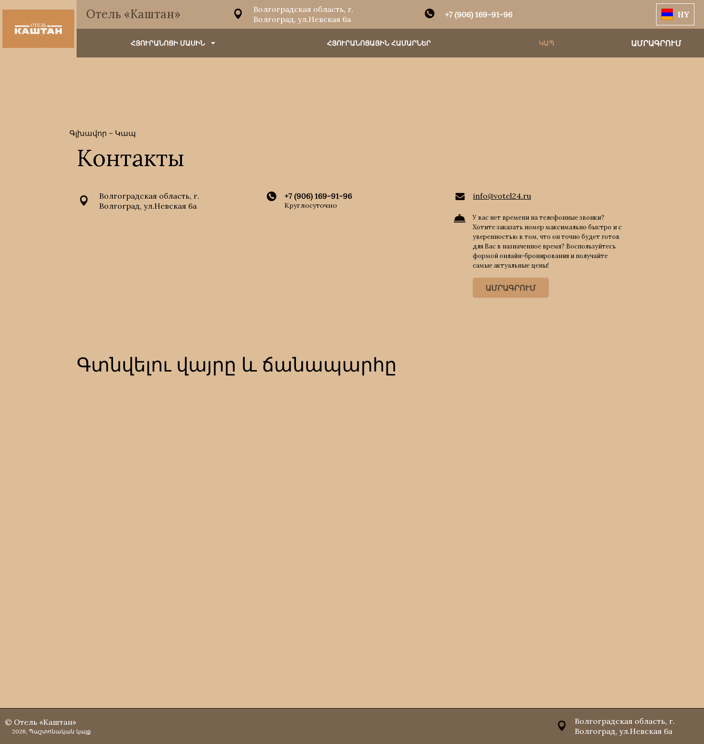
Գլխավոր (89, 133)
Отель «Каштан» (133, 14)
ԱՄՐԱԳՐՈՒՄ (511, 288)
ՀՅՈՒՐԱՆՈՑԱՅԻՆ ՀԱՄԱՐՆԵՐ (379, 43)
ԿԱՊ (546, 43)
